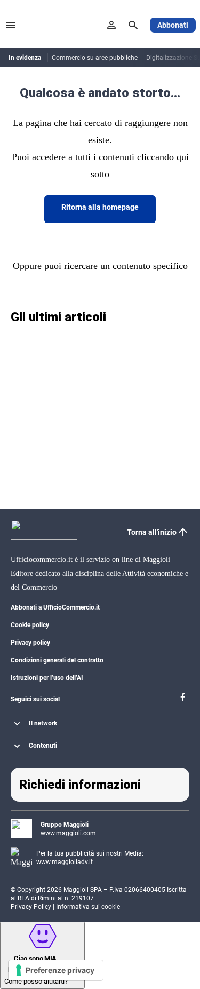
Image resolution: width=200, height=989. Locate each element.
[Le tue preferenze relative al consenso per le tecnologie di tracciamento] (56, 970)
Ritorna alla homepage (100, 207)
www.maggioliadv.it (64, 862)
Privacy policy (30, 642)
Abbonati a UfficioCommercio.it (55, 607)
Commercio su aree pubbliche (95, 57)
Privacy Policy (31, 907)
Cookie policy (30, 625)
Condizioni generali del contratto (57, 660)
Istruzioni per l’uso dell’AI (47, 678)
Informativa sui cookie (88, 907)
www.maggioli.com (68, 833)
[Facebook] (183, 700)
